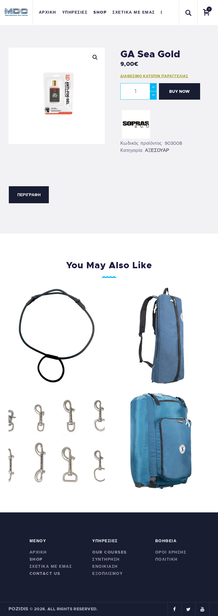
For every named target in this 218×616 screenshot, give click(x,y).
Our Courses (109, 552)
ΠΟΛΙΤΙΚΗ (166, 559)
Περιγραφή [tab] (29, 194)
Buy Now (179, 91)
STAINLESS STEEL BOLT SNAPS (56, 440)
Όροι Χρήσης (170, 552)
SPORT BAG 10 (162, 335)
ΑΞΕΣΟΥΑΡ (157, 150)
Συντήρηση (106, 559)
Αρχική (38, 552)
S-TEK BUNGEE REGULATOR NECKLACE (56, 335)
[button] (95, 57)
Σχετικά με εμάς (51, 566)
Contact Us (45, 573)
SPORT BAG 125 (161, 440)
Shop (36, 559)
